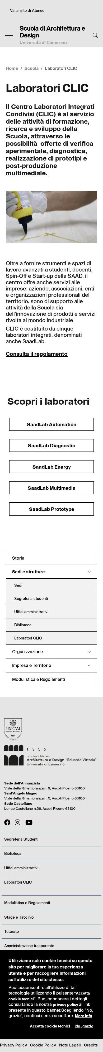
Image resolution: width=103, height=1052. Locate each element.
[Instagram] (18, 822)
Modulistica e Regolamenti (27, 902)
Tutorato (11, 931)
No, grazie (84, 1026)
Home (12, 68)
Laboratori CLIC (18, 882)
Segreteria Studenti (21, 839)
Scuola (32, 68)
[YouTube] (28, 822)
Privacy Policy (13, 1045)
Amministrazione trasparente (29, 945)
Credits (91, 1045)
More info (83, 1016)
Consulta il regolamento (37, 354)
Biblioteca (12, 853)
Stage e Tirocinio (19, 917)
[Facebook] (7, 822)
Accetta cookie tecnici (50, 1026)
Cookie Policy (43, 1045)
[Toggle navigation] (8, 35)
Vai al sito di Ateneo (27, 10)
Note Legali (70, 1045)
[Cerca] (95, 35)
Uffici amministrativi (21, 868)
